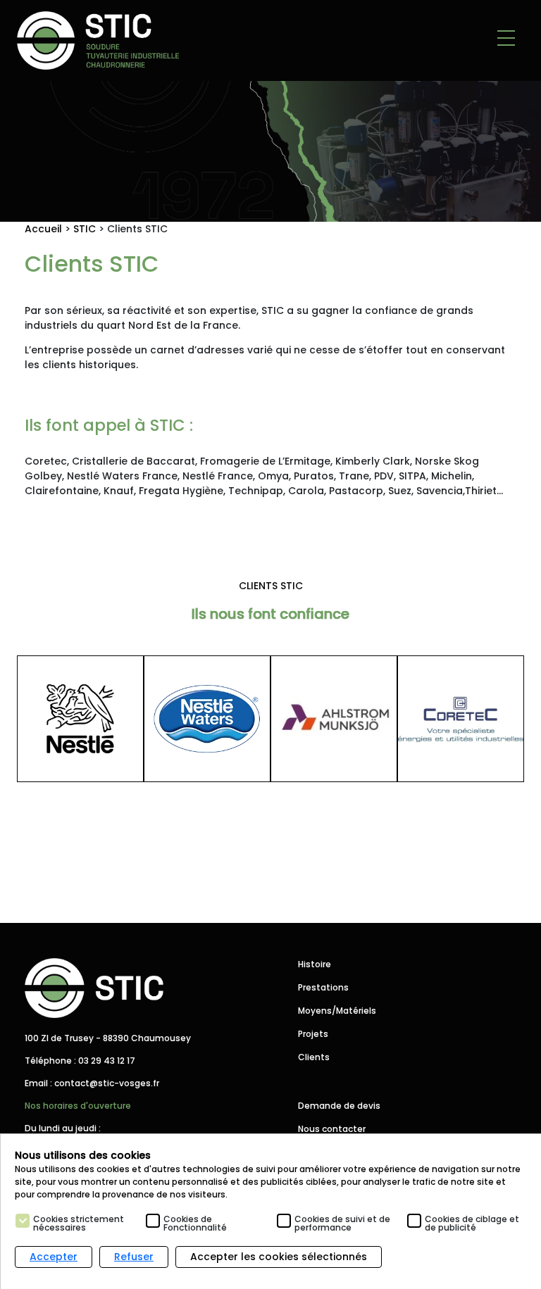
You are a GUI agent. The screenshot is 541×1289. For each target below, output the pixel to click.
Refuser (134, 1257)
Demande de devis (339, 1106)
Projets (313, 1034)
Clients (314, 1057)
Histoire (314, 964)
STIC (84, 229)
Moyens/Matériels (337, 1011)
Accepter (53, 1257)
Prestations (323, 987)
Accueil (43, 229)
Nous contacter (332, 1129)
